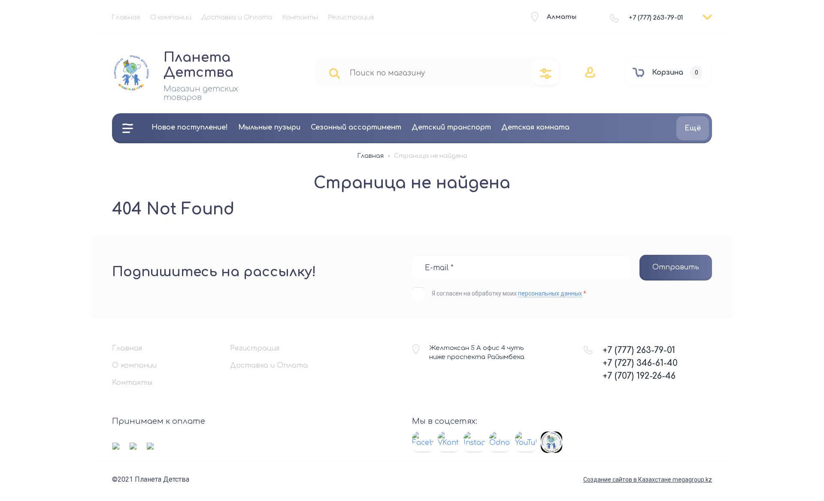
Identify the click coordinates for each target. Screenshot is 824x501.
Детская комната (535, 127)
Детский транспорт (451, 127)
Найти (334, 73)
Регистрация (351, 17)
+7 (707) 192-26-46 (639, 376)
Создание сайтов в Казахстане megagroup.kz (647, 479)
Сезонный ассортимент (356, 127)
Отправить (675, 267)
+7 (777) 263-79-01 (656, 17)
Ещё (693, 128)
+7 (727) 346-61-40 (640, 363)
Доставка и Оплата (237, 17)
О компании (170, 17)
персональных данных (550, 293)
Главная (126, 17)
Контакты (300, 17)
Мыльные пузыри (269, 127)
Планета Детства (198, 65)
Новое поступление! (189, 127)
